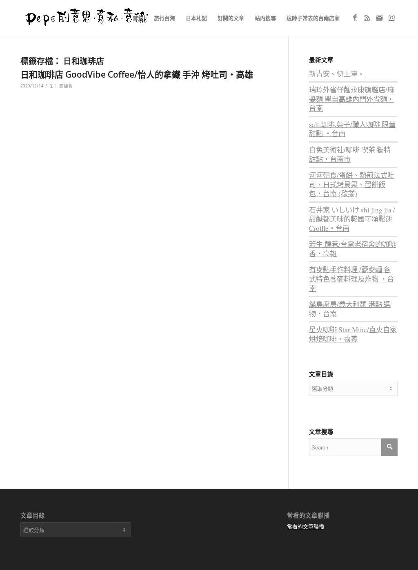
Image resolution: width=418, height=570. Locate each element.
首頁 (138, 18)
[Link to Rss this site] (367, 17)
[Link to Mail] (379, 17)
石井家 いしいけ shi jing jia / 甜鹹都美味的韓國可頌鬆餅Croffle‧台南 (352, 219)
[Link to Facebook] (355, 17)
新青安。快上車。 (337, 73)
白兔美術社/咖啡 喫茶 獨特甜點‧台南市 (350, 154)
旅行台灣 (164, 18)
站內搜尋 (265, 18)
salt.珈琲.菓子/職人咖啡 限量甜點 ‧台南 (352, 129)
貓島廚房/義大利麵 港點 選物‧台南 (350, 309)
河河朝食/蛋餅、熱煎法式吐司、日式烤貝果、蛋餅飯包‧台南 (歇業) (351, 184)
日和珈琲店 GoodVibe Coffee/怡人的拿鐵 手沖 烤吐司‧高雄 (136, 74)
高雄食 (66, 86)
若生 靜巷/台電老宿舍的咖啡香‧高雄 (352, 248)
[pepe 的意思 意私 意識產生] (89, 18)
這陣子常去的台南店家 (313, 18)
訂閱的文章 (231, 18)
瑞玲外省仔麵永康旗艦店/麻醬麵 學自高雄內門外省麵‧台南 (351, 99)
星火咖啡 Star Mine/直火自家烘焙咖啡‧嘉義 (353, 334)
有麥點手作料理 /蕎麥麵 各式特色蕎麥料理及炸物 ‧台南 (351, 279)
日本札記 (196, 18)
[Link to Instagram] (391, 17)
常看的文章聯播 (305, 526)
